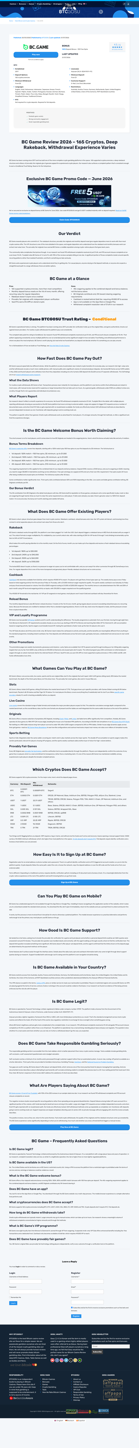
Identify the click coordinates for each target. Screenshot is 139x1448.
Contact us (77, 1382)
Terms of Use (78, 1395)
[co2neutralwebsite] (93, 1411)
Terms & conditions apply (36, 59)
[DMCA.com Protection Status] (103, 1411)
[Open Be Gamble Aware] (21, 1398)
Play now (36, 55)
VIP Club (76, 1390)
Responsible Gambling (82, 1392)
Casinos (13, 4)
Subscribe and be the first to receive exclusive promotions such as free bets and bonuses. (99, 1309)
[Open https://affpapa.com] (113, 1383)
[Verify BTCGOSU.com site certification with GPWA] (72, 1411)
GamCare (77, 1062)
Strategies (57, 4)
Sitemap (76, 1400)
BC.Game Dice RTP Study (120, 722)
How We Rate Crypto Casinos (60, 346)
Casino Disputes (79, 1387)
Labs (74, 4)
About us (77, 1379)
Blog (80, 4)
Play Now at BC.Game (69, 1127)
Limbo (74, 719)
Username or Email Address (18, 1277)
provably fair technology (33, 751)
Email (73, 1287)
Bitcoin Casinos (48, 1379)
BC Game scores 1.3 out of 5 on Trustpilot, (23, 1093)
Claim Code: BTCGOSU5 (70, 220)
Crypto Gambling (44, 4)
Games (31, 4)
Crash (62, 719)
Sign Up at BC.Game (69, 882)
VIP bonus (31, 620)
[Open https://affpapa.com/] (83, 1411)
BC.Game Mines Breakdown (37, 727)
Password (12, 1287)
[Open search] (124, 3)
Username (75, 1277)
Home (11, 21)
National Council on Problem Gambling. (100, 1062)
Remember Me (16, 1297)
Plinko (66, 719)
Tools (67, 4)
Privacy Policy (79, 1397)
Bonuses (22, 4)
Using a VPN (40, 983)
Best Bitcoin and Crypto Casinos (25, 21)
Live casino (13, 705)
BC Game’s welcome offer (18, 449)
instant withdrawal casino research (28, 375)
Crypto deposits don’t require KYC (84, 839)
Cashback (12, 580)
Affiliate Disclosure (80, 1384)
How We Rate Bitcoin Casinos (54, 1392)
